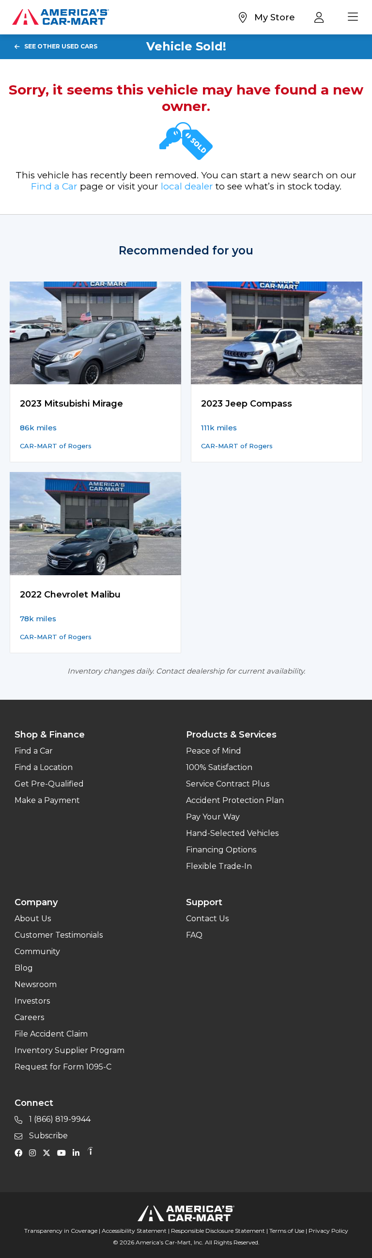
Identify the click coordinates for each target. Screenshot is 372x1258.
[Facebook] (21, 1152)
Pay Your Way (213, 816)
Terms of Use (286, 1230)
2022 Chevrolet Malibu (70, 594)
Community (37, 951)
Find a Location (44, 767)
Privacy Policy (328, 1230)
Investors (32, 1001)
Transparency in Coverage (60, 1230)
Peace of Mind (213, 750)
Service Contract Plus (227, 783)
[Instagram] (35, 1152)
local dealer (187, 186)
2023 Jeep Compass (246, 403)
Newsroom (36, 984)
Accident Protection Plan (235, 800)
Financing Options (221, 849)
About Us (33, 918)
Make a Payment (47, 800)
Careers (29, 1017)
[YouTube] (64, 1152)
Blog (24, 968)
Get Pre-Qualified (49, 783)
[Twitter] (49, 1152)
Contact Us (207, 918)
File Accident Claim (51, 1033)
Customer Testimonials (59, 935)
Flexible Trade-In (219, 866)
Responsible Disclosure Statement (218, 1230)
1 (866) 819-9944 (59, 1119)
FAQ (194, 935)
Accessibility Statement (134, 1230)
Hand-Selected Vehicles (232, 833)
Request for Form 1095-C (63, 1066)
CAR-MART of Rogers (56, 446)
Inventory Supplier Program (69, 1050)
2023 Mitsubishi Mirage (71, 403)
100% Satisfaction (219, 767)
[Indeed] (90, 1152)
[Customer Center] (321, 17)
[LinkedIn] (78, 1152)
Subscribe (47, 1135)
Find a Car (54, 186)
